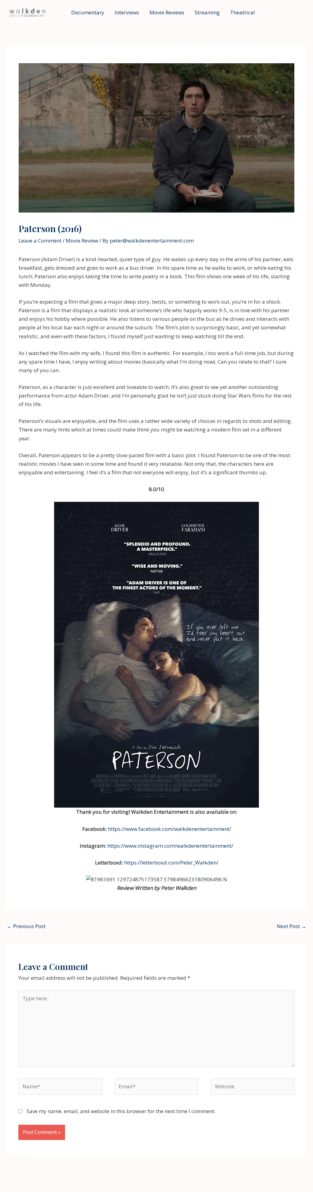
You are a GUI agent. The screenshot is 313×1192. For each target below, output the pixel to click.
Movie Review (82, 240)
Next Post (291, 926)
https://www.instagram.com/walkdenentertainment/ (170, 845)
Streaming (207, 12)
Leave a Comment (40, 240)
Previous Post (26, 926)
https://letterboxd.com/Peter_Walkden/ (171, 862)
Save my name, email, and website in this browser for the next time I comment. (121, 1111)
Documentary (87, 12)
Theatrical (242, 12)
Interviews (127, 12)
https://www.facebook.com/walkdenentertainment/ (169, 828)
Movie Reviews (166, 12)
